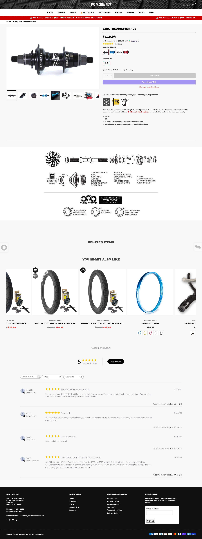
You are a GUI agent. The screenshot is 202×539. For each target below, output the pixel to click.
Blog (141, 13)
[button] (193, 5)
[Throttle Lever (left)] (172, 292)
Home (8, 21)
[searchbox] (28, 377)
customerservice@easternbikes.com (28, 516)
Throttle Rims (125, 323)
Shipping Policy (114, 504)
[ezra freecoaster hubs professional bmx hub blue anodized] (55, 95)
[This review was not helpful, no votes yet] (179, 404)
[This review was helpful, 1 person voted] (175, 404)
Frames (61, 13)
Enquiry (129, 70)
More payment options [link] (149, 87)
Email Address (152, 508)
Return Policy (113, 501)
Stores (131, 13)
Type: (107, 59)
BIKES (50, 13)
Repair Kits (74, 507)
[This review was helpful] (175, 427)
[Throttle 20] (30, 292)
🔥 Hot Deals (87, 13)
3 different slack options (138, 112)
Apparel (72, 510)
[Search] (184, 5)
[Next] (96, 58)
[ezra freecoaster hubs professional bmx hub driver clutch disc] (66, 95)
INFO (151, 13)
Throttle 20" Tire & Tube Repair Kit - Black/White (30, 323)
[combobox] (52, 377)
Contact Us (112, 498)
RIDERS (118, 13)
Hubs (15, 21)
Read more (85, 467)
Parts (71, 504)
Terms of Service (114, 510)
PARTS (73, 13)
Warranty (111, 507)
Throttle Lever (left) (172, 323)
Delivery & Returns (113, 70)
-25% (10, 270)
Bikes (71, 498)
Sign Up (150, 520)
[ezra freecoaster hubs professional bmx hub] (89, 95)
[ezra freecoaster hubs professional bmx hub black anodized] (22, 95)
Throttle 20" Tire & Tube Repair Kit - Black (77, 323)
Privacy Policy (113, 513)
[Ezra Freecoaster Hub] (11, 96)
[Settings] (188, 5)
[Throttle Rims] (125, 292)
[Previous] (10, 58)
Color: (109, 47)
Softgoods (105, 13)
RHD (106, 63)
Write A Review (115, 361)
